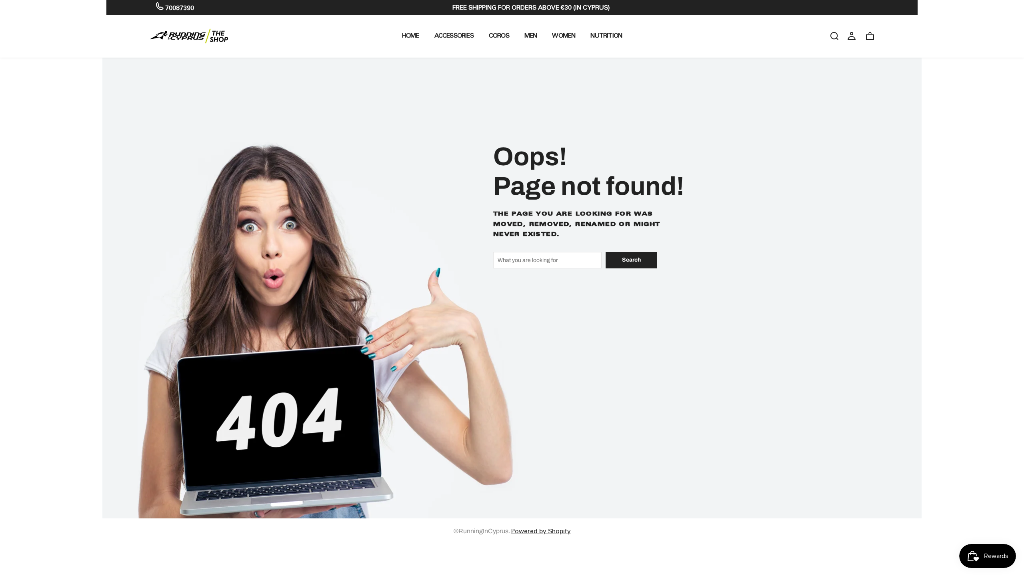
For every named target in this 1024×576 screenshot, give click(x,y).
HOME (410, 35)
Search (631, 260)
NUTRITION (606, 35)
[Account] (852, 36)
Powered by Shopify (541, 531)
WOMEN (563, 35)
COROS (499, 35)
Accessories (454, 35)
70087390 (179, 8)
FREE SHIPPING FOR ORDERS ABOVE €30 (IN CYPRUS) (531, 7)
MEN (530, 35)
